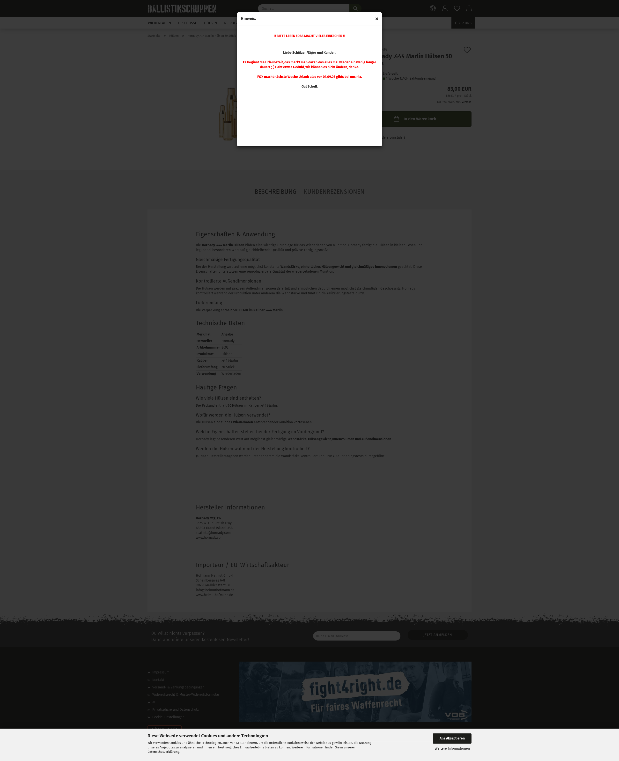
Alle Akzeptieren (452, 738)
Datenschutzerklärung (163, 752)
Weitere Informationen (452, 748)
